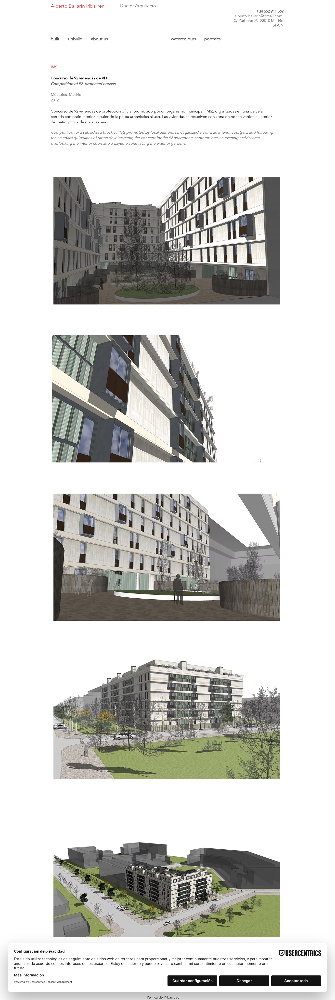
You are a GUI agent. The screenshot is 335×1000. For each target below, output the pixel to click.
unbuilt (75, 39)
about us (99, 39)
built (55, 39)
